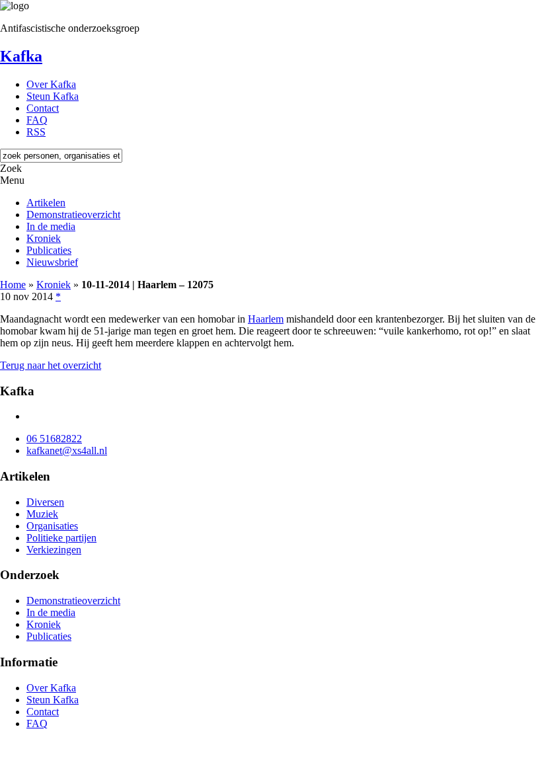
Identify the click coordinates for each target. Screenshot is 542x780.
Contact (42, 108)
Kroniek (43, 238)
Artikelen (45, 202)
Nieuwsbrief (52, 262)
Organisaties (52, 525)
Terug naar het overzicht (50, 365)
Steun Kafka (52, 96)
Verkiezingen (53, 549)
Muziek (42, 514)
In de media (50, 226)
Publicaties (48, 250)
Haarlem (266, 319)
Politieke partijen (61, 537)
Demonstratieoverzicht (73, 214)
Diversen (45, 502)
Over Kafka (51, 84)
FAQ (37, 120)
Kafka (21, 56)
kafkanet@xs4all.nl (66, 450)
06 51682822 (54, 438)
